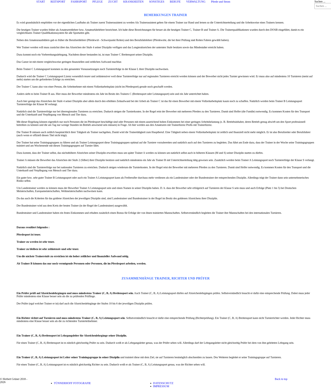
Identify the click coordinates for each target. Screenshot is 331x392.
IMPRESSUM (161, 386)
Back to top (281, 379)
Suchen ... (319, 1)
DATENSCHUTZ (163, 383)
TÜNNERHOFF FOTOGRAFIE (72, 383)
